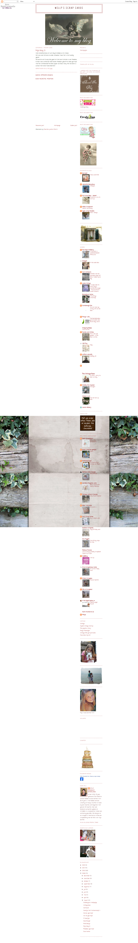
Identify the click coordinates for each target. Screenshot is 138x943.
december (87, 876)
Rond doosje (86, 924)
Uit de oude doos (94, 263)
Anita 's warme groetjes (89, 450)
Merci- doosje (93, 213)
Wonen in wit (86, 396)
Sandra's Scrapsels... (88, 528)
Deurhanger (86, 921)
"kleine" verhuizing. (87, 208)
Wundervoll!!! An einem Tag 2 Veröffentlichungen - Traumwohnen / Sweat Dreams (95, 288)
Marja (84, 615)
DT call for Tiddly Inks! (94, 569)
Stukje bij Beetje (87, 328)
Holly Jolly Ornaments (93, 441)
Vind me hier (86, 330)
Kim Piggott (85, 539)
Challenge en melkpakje (90, 903)
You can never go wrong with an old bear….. (95, 308)
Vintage (82, 624)
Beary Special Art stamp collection (95, 485)
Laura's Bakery (86, 407)
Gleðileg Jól (93, 356)
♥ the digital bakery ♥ (88, 601)
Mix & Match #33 (95, 518)
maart (86, 900)
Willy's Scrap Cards (69, 8)
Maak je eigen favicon (94, 603)
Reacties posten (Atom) (50, 129)
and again (92, 387)
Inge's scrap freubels (88, 211)
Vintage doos (87, 905)
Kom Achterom (86, 272)
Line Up (92, 558)
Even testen (86, 931)
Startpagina (83, 50)
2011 (83, 868)
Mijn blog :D (86, 926)
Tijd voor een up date (94, 398)
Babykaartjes (93, 474)
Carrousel (86, 908)
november (87, 878)
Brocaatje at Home (87, 294)
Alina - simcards (87, 505)
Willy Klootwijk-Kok (84, 776)
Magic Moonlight (85, 631)
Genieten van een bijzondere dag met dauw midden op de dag (95, 276)
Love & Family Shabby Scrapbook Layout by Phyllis (91, 552)
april (85, 898)
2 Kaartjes (86, 918)
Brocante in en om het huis (95, 198)
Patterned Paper (87, 461)
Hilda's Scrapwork (87, 207)
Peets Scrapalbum (87, 438)
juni (85, 892)
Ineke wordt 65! (94, 175)
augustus (87, 887)
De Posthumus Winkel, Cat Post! (95, 463)
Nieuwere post (40, 125)
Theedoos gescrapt (88, 929)
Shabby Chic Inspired (88, 385)
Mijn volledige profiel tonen (89, 822)
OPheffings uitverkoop (93, 297)
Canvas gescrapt (88, 913)
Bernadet (84, 173)
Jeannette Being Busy (88, 184)
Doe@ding (84, 556)
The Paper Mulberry (88, 250)
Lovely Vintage (86, 283)
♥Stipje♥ (84, 261)
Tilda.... (91, 345)
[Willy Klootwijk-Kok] (81, 780)
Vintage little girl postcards (88, 633)
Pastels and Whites (88, 332)
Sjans (91, 451)
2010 (83, 871)
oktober (86, 881)
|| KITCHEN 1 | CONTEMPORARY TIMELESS (95, 253)
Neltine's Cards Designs (89, 472)
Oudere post (73, 125)
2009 (84, 873)
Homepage (57, 125)
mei (85, 895)
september (87, 884)
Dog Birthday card (95, 529)
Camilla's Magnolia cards (89, 483)
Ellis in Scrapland (87, 589)
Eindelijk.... (92, 186)
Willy (92, 788)
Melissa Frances (87, 550)
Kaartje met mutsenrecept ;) (91, 910)
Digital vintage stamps (86, 626)
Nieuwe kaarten (94, 580)
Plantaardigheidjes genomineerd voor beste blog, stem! (95, 320)
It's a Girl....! (93, 507)
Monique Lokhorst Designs (90, 494)
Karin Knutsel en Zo (88, 612)
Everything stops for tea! (95, 541)
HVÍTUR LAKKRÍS (87, 355)
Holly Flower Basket (95, 496)
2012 (83, 865)
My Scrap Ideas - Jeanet (89, 196)
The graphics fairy (85, 628)
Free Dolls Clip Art (85, 635)
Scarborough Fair (87, 306)
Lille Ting (84, 343)
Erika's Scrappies (87, 578)
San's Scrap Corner (87, 517)
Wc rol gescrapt (88, 916)
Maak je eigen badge (95, 776)
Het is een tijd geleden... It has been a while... (94, 335)
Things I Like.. (86, 317)
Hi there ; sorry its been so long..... (95, 376)
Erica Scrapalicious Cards (89, 567)
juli (85, 889)
